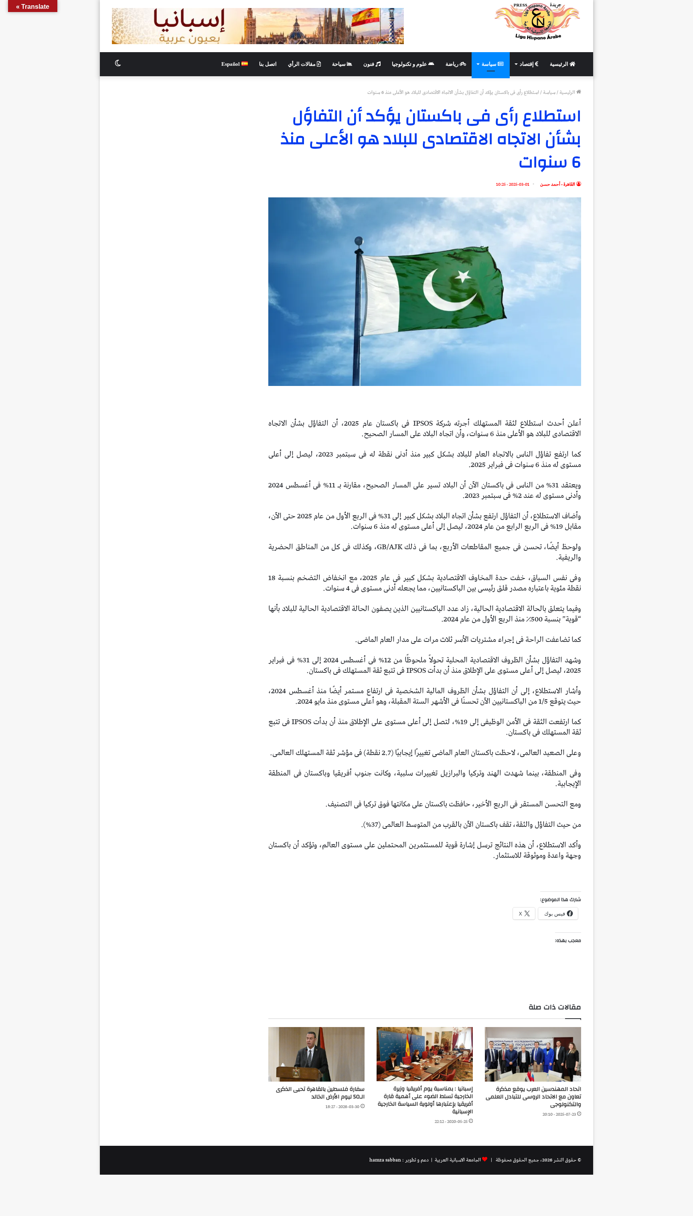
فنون (369, 64)
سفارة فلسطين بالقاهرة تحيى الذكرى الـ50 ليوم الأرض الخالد (320, 1093)
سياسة (490, 64)
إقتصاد (527, 64)
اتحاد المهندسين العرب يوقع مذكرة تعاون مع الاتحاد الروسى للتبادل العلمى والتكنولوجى (533, 1097)
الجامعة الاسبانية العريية (457, 1160)
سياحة (339, 64)
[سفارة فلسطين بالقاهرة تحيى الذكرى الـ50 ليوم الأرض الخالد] (316, 1054)
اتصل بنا (268, 64)
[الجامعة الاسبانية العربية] (537, 21)
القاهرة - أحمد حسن (557, 184)
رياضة (453, 64)
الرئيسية (559, 64)
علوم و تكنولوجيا (410, 64)
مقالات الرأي (302, 64)
